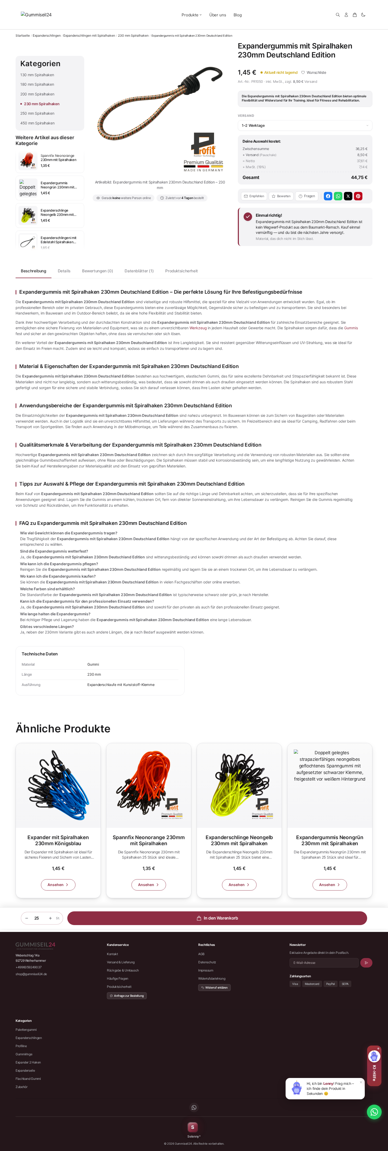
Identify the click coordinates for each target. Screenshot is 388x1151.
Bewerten (284, 196)
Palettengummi (26, 1030)
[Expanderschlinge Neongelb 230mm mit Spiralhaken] (239, 820)
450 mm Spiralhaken (37, 123)
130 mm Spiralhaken (37, 74)
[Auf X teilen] (348, 196)
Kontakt (112, 954)
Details (64, 270)
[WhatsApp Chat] (374, 1112)
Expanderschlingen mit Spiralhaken (89, 35)
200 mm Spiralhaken (37, 94)
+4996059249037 (29, 967)
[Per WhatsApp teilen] (338, 196)
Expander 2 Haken (28, 1062)
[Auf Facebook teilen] (328, 196)
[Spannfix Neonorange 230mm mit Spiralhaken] (148, 820)
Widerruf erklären (216, 987)
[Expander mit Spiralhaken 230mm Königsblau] (58, 820)
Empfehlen (256, 196)
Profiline (21, 1046)
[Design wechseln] (363, 15)
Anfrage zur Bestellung (129, 996)
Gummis (351, 328)
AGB (201, 954)
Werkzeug (198, 328)
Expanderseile (25, 1070)
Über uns (217, 15)
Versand (310, 81)
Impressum (205, 970)
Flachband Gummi (28, 1079)
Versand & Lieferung (121, 962)
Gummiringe (24, 1054)
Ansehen (56, 884)
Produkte (190, 15)
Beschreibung (33, 270)
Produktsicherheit (181, 270)
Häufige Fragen (117, 978)
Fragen (309, 196)
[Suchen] (338, 15)
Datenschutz (207, 962)
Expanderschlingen (47, 35)
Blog (238, 15)
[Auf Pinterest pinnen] (358, 196)
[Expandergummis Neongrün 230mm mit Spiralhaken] (329, 820)
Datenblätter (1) (139, 270)
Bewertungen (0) (97, 270)
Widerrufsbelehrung (211, 978)
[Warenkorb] (355, 15)
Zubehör (21, 1087)
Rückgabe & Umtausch (123, 970)
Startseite (23, 35)
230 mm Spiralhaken (133, 35)
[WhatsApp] (194, 1107)
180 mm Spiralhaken (37, 84)
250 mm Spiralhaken (37, 113)
